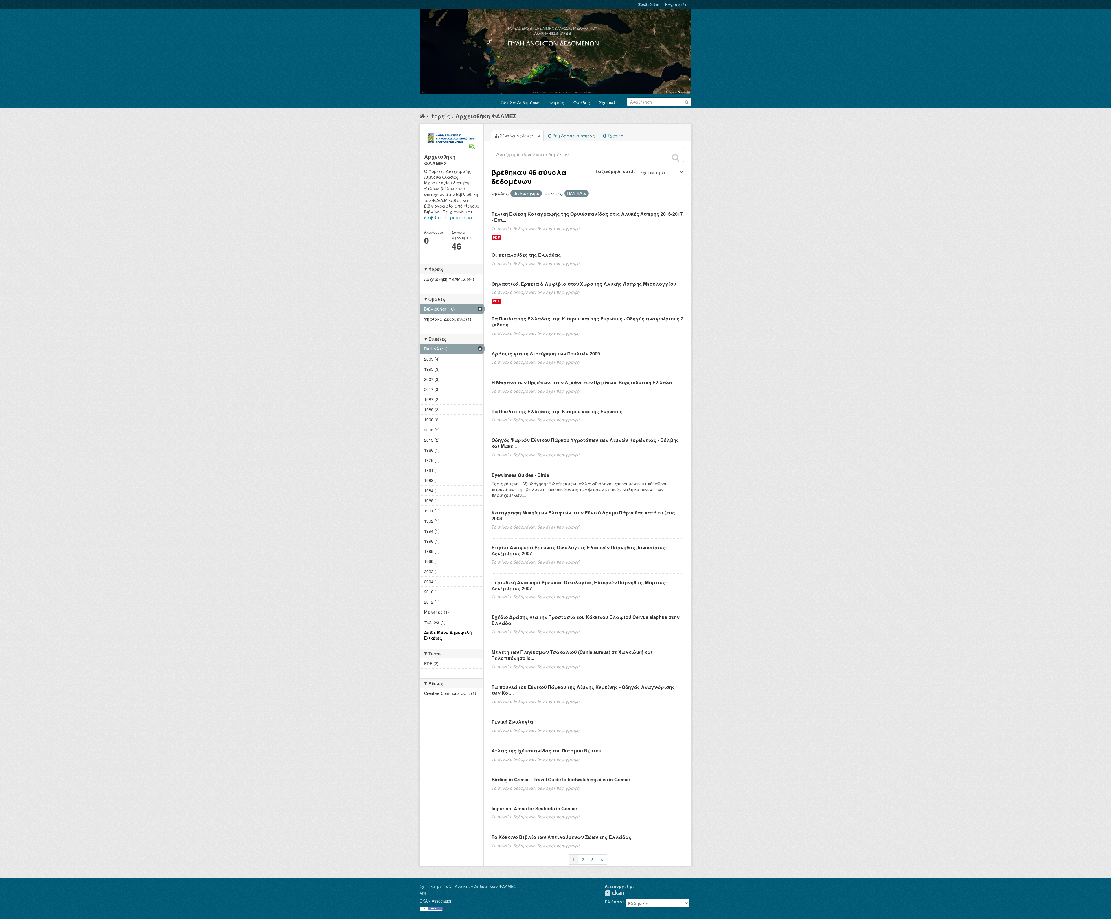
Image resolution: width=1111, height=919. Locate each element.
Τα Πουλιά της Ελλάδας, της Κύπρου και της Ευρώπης (557, 411)
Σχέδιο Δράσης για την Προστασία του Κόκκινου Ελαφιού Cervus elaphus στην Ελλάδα (586, 620)
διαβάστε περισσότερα (448, 217)
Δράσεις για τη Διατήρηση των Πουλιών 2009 (546, 353)
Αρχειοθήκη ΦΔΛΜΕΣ (485, 116)
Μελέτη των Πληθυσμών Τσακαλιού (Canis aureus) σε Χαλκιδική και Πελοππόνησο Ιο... (572, 655)
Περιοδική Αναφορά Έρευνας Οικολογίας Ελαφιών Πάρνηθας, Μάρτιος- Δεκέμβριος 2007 (579, 585)
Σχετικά (607, 102)
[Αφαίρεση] (537, 193)
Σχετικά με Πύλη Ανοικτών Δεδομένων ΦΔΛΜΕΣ (468, 886)
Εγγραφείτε (677, 4)
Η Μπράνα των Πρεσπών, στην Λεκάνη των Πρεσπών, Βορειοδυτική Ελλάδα (582, 382)
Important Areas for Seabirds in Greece (534, 808)
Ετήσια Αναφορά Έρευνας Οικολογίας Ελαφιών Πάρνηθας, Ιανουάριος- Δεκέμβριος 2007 (579, 550)
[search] (676, 157)
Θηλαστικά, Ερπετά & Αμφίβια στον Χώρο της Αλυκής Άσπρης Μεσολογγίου (584, 284)
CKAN (614, 893)
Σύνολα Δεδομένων (520, 102)
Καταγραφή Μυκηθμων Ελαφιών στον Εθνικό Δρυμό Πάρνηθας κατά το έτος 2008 (583, 515)
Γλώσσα (614, 902)
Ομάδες (581, 102)
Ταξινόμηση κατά (614, 171)
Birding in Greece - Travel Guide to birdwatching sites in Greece (561, 779)
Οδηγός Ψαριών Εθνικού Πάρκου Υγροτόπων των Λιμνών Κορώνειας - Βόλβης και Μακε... (585, 443)
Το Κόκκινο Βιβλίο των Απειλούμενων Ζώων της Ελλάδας (562, 837)
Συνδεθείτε (648, 4)
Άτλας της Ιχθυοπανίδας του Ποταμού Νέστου (547, 750)
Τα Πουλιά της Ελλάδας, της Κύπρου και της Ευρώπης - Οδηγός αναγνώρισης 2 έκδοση (587, 321)
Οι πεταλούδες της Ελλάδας (526, 255)
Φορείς (557, 102)
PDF (496, 237)
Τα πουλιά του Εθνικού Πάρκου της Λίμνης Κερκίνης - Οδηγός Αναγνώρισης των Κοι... (583, 690)
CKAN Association (436, 901)
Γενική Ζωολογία (512, 721)
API (423, 893)
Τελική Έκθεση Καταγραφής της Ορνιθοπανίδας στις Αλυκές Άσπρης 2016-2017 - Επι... (587, 217)
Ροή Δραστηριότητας (573, 136)
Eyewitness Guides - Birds (520, 475)
